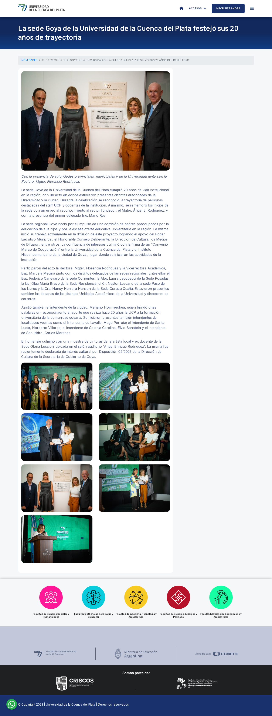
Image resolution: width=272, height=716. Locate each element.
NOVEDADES (29, 60)
